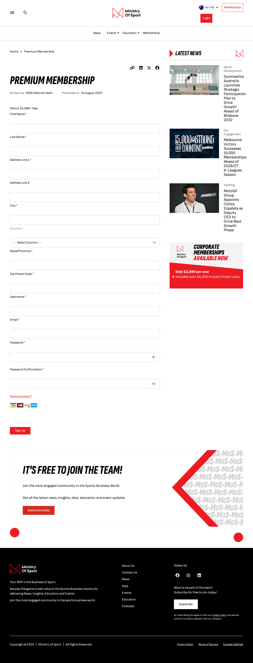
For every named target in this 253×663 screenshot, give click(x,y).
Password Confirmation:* (27, 369)
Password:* (17, 343)
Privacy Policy (219, 615)
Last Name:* (18, 137)
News (97, 33)
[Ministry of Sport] (126, 12)
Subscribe (186, 604)
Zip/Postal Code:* (22, 274)
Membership (232, 7)
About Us (128, 566)
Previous (14, 532)
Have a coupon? (21, 396)
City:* (14, 206)
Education (130, 33)
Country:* (16, 228)
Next (238, 537)
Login (206, 18)
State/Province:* (21, 251)
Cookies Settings (233, 644)
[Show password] (153, 357)
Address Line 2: (20, 183)
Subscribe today (39, 510)
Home (14, 51)
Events (111, 33)
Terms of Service (208, 644)
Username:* (18, 297)
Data (125, 586)
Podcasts (128, 606)
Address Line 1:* (20, 160)
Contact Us (129, 572)
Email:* (15, 320)
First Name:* (18, 114)
